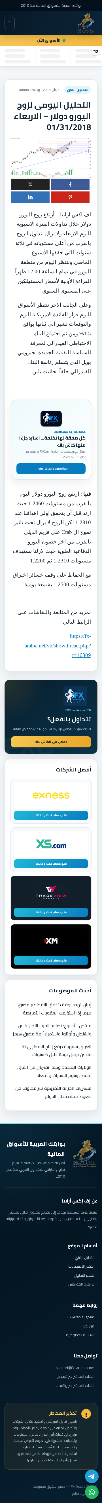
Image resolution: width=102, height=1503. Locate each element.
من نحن (88, 1326)
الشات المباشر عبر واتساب (75, 1385)
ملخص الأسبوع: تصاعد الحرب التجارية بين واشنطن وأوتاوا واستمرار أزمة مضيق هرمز (52, 1029)
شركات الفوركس (81, 1284)
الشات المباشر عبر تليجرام (75, 1376)
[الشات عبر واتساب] (92, 1492)
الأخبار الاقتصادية (81, 1266)
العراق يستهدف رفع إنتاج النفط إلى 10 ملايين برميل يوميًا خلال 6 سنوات (56, 1050)
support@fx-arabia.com (75, 1368)
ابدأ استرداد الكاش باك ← (51, 468)
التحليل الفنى (77, 89)
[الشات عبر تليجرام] (92, 1476)
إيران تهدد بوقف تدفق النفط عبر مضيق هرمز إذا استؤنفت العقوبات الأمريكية (55, 1008)
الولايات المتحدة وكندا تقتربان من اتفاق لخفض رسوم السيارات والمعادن (54, 1071)
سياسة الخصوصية (80, 1334)
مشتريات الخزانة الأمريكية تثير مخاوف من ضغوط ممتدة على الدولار (53, 1092)
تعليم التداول (84, 1275)
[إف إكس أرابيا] (85, 23)
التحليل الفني (84, 1257)
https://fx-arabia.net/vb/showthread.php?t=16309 (58, 645)
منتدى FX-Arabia (80, 1317)
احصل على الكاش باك (51, 742)
